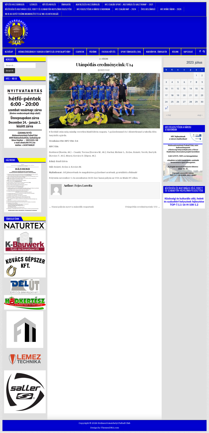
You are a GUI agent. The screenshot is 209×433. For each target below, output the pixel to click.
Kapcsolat (188, 51)
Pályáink (92, 51)
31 (166, 108)
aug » (199, 115)
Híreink (105, 58)
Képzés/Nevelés (49, 4)
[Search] (204, 51)
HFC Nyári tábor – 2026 (170, 9)
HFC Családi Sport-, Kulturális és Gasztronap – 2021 (129, 4)
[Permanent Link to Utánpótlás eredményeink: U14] (104, 100)
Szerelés (33, 4)
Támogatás (66, 4)
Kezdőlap (9, 51)
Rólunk (175, 51)
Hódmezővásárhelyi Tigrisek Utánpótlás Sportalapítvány (44, 51)
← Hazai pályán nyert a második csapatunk (71, 207)
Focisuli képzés (108, 51)
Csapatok (80, 51)
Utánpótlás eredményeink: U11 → (142, 207)
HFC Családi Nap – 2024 (125, 9)
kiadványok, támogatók (156, 51)
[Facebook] (200, 51)
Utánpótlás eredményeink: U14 (104, 64)
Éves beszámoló (148, 9)
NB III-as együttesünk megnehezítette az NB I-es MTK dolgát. (32, 13)
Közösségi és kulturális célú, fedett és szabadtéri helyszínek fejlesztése (38, 9)
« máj (168, 115)
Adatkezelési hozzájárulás (88, 4)
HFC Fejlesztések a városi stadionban (93, 9)
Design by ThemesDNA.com (104, 428)
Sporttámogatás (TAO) (131, 51)
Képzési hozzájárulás (14, 4)
